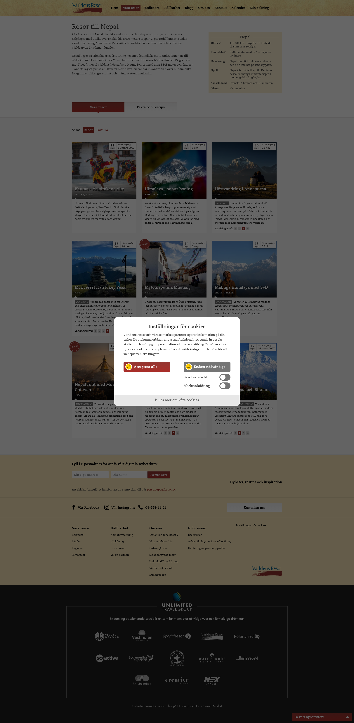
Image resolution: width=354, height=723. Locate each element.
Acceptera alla (145, 367)
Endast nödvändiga (209, 367)
